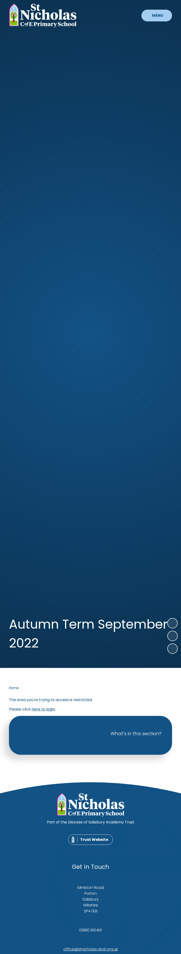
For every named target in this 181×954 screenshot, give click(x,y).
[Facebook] (84, 849)
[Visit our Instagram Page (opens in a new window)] (95, 849)
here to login (43, 709)
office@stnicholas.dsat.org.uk (90, 949)
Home (14, 688)
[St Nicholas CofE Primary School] (42, 15)
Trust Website (94, 839)
